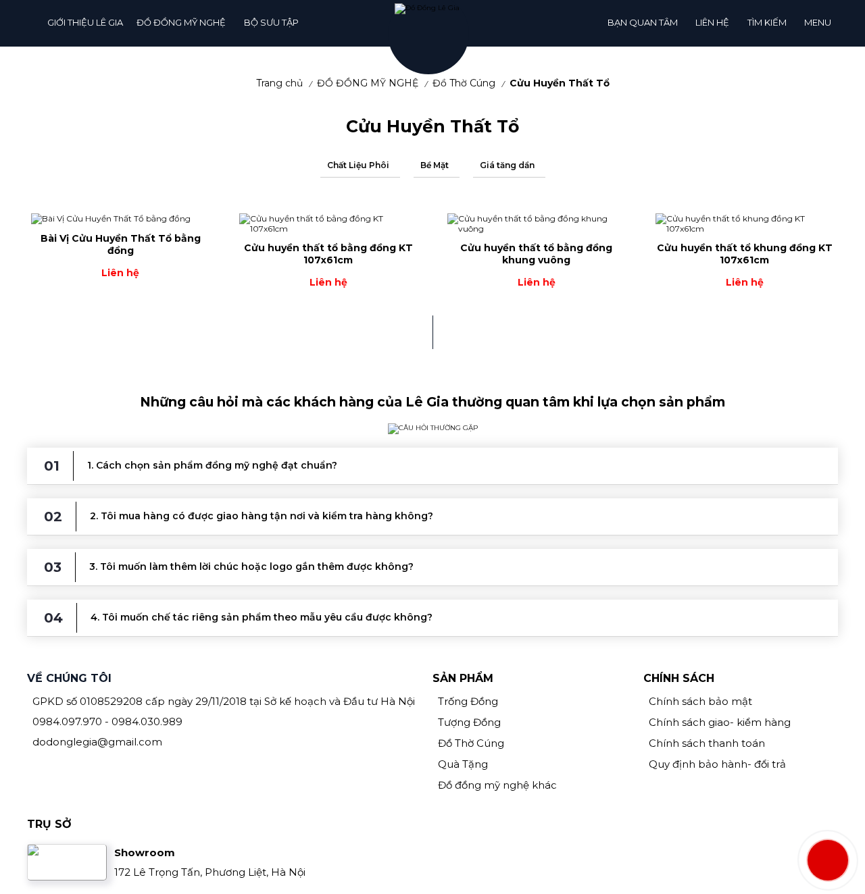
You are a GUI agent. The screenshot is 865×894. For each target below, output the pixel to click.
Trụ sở (49, 824)
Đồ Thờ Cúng (463, 83)
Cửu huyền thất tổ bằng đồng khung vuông (536, 254)
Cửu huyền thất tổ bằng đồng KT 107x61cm (328, 254)
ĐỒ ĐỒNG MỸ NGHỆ (181, 22)
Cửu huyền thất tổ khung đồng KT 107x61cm (745, 254)
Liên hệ (712, 22)
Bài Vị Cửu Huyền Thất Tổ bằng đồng (121, 244)
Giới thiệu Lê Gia (85, 22)
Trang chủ (279, 83)
